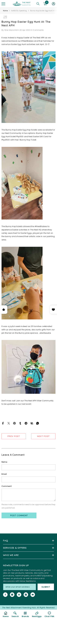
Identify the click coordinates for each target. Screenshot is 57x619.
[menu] (3, 4)
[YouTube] (32, 594)
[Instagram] (12, 594)
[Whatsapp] (37, 423)
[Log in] (53, 4)
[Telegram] (26, 423)
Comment (7, 486)
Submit (45, 587)
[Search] (38, 4)
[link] (15, 614)
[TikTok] (26, 594)
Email (4, 474)
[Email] (31, 423)
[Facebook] (3, 423)
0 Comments (37, 30)
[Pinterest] (14, 423)
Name (4, 462)
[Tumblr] (20, 423)
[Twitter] (8, 423)
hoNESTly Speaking (19, 11)
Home (5, 11)
